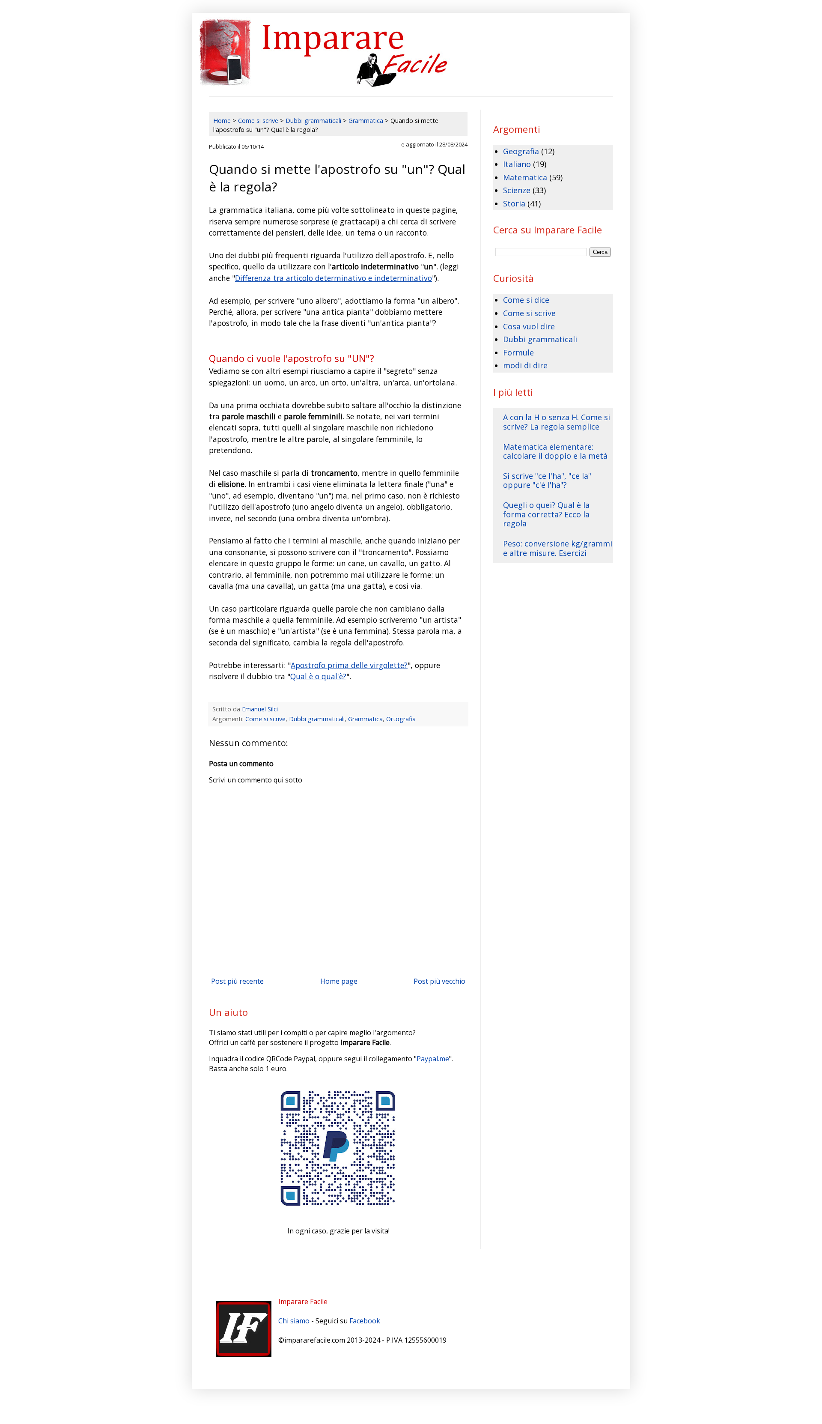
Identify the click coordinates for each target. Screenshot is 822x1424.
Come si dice (526, 300)
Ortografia (401, 719)
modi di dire (525, 365)
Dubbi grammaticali (317, 719)
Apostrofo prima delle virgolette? (349, 665)
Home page (338, 981)
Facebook (364, 1320)
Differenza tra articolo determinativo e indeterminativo (333, 278)
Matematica (525, 177)
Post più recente (237, 981)
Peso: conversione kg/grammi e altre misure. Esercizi (557, 548)
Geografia (521, 151)
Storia (514, 203)
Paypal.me (433, 1058)
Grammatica (365, 719)
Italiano (517, 164)
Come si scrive (265, 719)
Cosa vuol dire (529, 326)
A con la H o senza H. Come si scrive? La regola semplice (556, 422)
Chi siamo (294, 1320)
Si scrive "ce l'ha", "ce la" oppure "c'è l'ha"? (547, 480)
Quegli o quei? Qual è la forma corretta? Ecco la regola (546, 514)
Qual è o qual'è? (318, 676)
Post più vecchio (439, 981)
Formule (518, 352)
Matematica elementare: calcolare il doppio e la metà (555, 451)
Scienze (516, 190)
